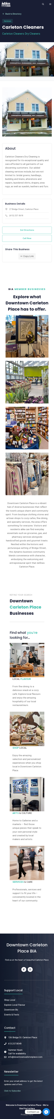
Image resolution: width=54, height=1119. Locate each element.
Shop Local (9, 1000)
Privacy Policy (27, 1115)
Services (7, 21)
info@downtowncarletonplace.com (25, 1057)
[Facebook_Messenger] (46, 1112)
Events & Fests (11, 1014)
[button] (43, 4)
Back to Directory (11, 13)
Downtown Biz (11, 1009)
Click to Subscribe (12, 1091)
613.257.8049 (14, 1043)
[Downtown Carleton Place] (5, 4)
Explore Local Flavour (14, 1005)
